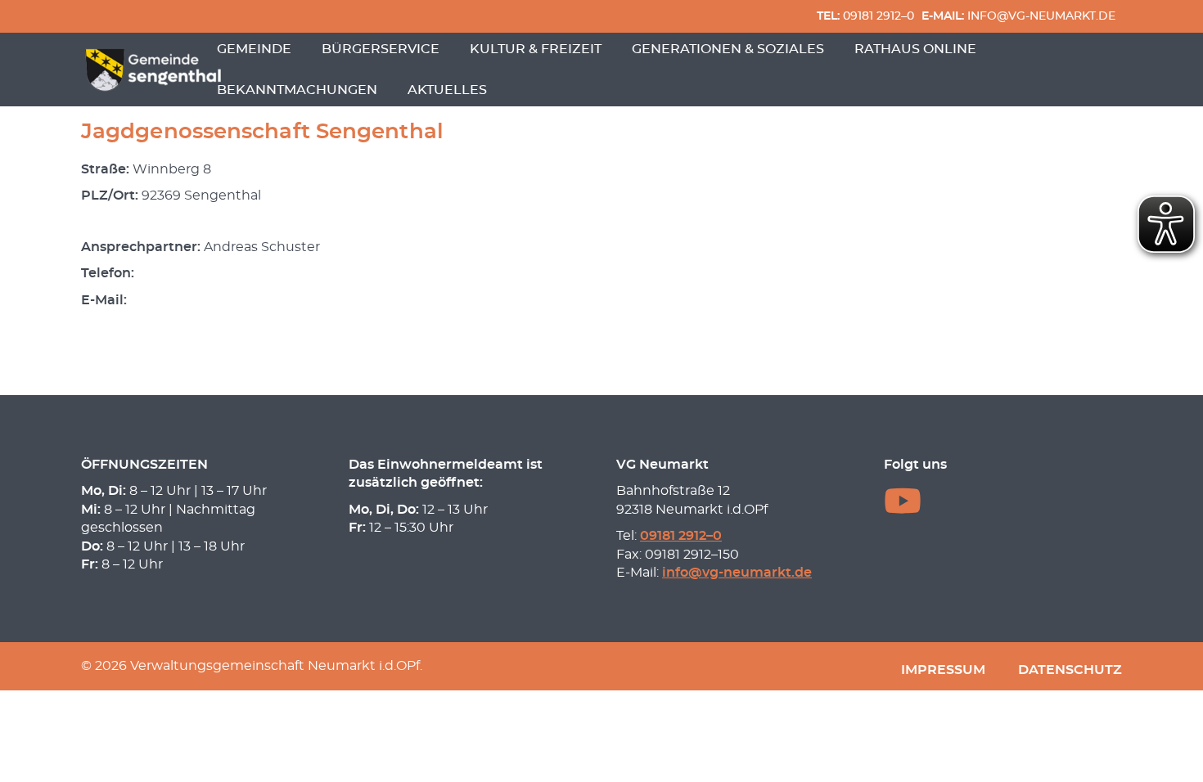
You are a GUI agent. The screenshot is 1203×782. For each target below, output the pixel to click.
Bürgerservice (380, 49)
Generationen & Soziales (728, 49)
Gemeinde (254, 49)
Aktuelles (447, 90)
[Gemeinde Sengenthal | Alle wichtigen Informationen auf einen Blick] (155, 69)
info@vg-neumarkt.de (1018, 16)
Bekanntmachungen (297, 90)
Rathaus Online (915, 49)
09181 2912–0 (865, 16)
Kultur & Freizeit (536, 49)
